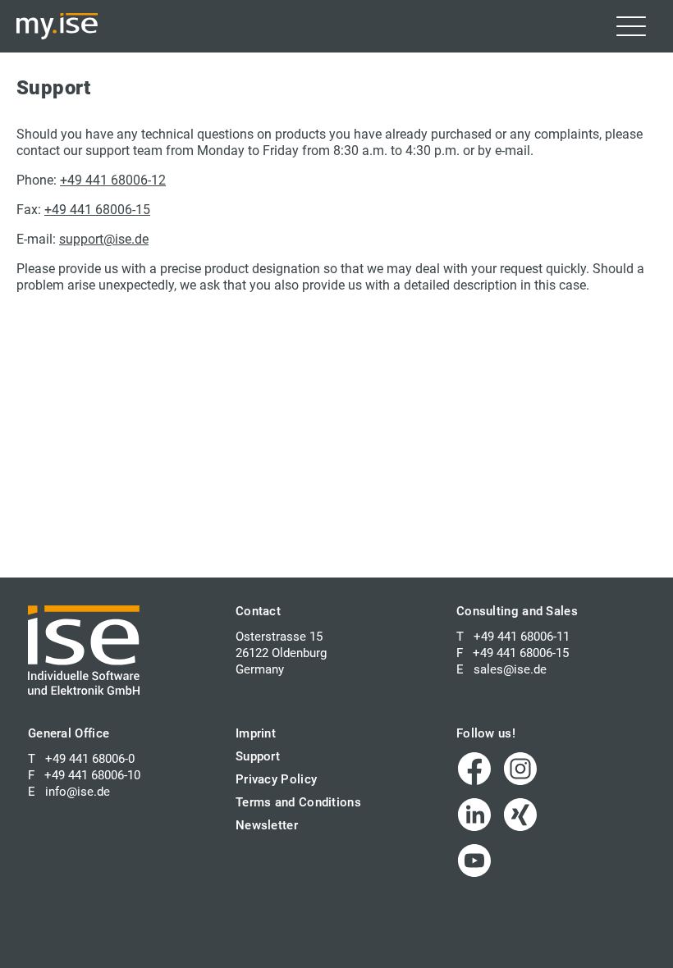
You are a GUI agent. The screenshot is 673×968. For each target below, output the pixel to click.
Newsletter (267, 825)
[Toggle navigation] (631, 26)
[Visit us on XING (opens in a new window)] (520, 815)
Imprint (256, 733)
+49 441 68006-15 (97, 209)
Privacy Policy (276, 779)
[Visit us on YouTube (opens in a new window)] (474, 860)
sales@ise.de (510, 669)
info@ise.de (77, 791)
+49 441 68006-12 (113, 180)
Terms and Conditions (298, 802)
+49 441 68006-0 (90, 758)
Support (258, 756)
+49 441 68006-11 (522, 636)
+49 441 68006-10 (92, 775)
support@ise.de (104, 239)
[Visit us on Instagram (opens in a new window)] (520, 769)
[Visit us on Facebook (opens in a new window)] (474, 769)
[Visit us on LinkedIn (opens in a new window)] (474, 815)
